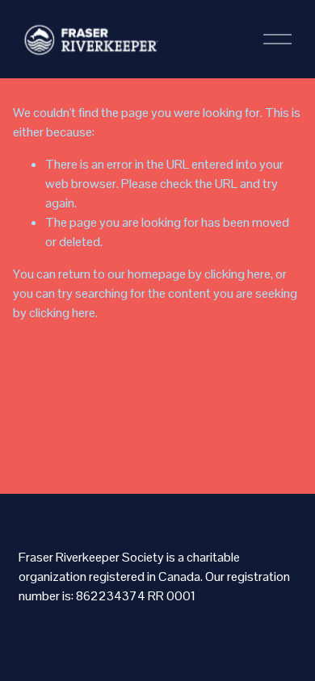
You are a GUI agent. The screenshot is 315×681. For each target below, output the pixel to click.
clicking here (237, 273)
